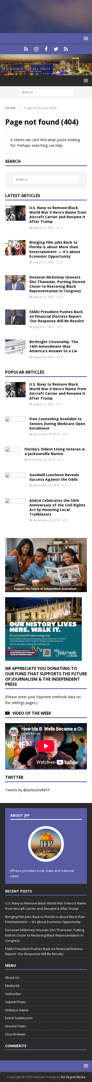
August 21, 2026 (43, 227)
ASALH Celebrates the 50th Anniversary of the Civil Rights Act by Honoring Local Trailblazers (57, 507)
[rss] (66, 49)
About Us (12, 977)
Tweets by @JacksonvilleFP (27, 789)
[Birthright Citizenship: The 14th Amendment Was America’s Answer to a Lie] (15, 347)
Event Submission (19, 1018)
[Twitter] (56, 49)
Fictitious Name (16, 1010)
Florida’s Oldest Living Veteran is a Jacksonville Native (55, 451)
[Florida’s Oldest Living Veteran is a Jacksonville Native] (13, 454)
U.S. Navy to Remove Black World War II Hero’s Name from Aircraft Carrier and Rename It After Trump (57, 214)
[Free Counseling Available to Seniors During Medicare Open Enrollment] (15, 423)
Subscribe (13, 993)
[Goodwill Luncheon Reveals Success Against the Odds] (15, 480)
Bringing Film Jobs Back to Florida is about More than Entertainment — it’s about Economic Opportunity (54, 249)
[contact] (26, 49)
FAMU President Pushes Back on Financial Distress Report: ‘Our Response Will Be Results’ (57, 316)
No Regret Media (73, 1077)
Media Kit (12, 985)
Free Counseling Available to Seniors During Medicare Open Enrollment (57, 423)
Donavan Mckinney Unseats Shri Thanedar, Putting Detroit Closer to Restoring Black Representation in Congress (57, 284)
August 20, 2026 (43, 357)
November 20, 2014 (46, 434)
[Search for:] (46, 92)
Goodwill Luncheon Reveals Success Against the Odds (54, 477)
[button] (85, 38)
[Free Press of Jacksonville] (46, 72)
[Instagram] (36, 49)
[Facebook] (46, 49)
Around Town (15, 1026)
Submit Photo (15, 1002)
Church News (15, 1034)
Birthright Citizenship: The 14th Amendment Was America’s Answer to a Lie (53, 346)
